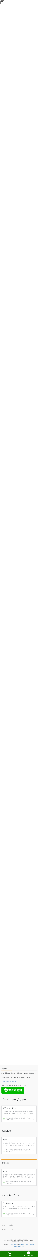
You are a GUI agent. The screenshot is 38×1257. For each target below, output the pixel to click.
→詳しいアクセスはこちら (9, 1081)
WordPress (14, 1244)
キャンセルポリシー (8, 1229)
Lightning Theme (23, 1244)
